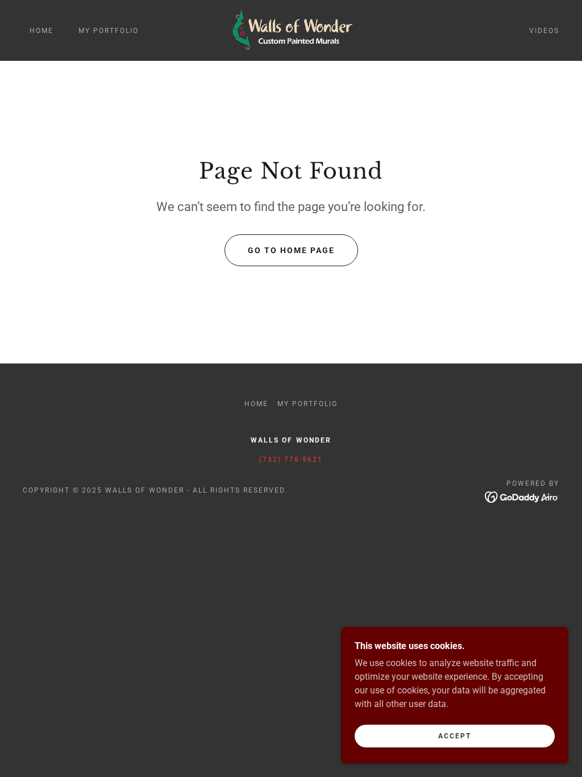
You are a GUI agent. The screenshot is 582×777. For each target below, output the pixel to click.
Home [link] (41, 31)
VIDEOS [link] (544, 31)
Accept (454, 736)
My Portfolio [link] (108, 31)
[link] (291, 29)
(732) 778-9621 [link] (291, 460)
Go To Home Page (291, 250)
